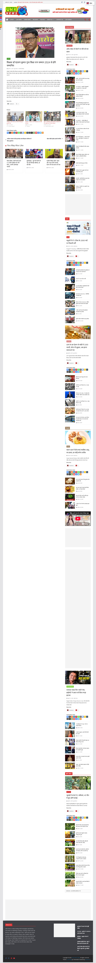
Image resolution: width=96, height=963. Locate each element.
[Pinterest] (16, 133)
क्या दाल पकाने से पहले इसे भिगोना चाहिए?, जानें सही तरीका (82, 488)
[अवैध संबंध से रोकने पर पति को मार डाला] (78, 36)
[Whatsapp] (19, 133)
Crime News (27, 19)
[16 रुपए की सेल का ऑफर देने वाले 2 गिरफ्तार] (70, 130)
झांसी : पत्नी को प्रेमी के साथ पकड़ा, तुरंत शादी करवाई (82, 79)
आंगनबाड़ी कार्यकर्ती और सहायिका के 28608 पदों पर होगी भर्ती (82, 270)
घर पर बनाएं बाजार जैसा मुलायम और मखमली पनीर (82, 480)
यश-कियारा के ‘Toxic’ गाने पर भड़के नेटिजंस (82, 724)
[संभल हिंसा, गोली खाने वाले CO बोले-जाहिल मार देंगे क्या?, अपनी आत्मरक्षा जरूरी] (14, 150)
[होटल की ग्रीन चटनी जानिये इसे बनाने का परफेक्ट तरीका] (70, 497)
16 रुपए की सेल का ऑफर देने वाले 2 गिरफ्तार (82, 129)
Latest (12, 19)
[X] (10, 133)
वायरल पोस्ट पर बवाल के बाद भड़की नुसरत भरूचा (82, 757)
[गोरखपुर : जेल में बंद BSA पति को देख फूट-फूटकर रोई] (15, 116)
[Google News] (38, 133)
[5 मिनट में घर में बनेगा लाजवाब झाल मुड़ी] (70, 505)
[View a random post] (89, 19)
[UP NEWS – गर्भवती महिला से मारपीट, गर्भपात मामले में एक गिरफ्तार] (70, 122)
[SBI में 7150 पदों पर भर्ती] (70, 279)
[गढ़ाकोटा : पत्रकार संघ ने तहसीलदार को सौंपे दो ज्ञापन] (33, 116)
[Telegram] (40, 133)
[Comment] (30, 133)
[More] (43, 133)
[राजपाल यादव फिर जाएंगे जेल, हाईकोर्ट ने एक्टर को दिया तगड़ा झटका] (78, 677)
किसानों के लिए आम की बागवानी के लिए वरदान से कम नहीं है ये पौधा (82, 825)
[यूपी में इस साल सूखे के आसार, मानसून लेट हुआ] (70, 834)
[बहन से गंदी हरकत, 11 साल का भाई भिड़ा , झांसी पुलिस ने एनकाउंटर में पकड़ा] (70, 139)
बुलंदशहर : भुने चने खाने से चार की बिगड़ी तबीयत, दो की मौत (34, 163)
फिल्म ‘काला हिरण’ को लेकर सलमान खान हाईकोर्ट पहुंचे (82, 749)
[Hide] (0, 29)
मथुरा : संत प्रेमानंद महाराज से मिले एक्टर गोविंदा (82, 765)
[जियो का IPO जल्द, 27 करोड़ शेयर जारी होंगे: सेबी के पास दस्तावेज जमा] (70, 395)
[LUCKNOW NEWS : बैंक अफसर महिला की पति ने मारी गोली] (70, 114)
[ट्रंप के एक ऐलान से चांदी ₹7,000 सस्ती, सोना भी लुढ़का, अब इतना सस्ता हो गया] (78, 332)
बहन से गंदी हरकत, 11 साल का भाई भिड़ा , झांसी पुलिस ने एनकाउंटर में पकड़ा (82, 138)
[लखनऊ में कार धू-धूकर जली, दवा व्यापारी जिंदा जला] (70, 172)
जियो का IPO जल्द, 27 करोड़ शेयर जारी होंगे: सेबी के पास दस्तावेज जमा (82, 393)
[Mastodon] (1, 19)
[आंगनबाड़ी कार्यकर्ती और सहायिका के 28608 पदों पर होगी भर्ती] (70, 272)
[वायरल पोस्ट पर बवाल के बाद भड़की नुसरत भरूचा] (70, 758)
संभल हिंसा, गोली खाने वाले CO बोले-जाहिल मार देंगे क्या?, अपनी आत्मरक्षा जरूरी (14, 164)
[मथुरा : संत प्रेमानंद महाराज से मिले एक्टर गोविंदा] (70, 766)
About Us (49, 19)
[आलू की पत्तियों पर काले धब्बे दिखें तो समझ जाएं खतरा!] (70, 883)
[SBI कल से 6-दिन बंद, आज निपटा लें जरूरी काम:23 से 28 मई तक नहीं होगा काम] (70, 420)
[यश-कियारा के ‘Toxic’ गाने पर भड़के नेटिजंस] (70, 725)
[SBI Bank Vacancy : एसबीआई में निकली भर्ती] (70, 295)
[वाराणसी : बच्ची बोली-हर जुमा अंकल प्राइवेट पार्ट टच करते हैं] (70, 180)
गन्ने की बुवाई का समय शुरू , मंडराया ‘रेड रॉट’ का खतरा (81, 857)
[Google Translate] (23, 133)
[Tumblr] (27, 133)
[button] (53, 20)
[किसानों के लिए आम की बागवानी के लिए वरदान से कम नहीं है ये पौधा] (70, 826)
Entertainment (70, 686)
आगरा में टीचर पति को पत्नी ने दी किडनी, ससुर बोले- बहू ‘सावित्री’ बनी (83, 948)
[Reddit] (12, 133)
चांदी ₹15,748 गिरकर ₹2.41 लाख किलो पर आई (82, 401)
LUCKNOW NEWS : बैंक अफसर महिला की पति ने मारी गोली (82, 113)
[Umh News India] (7, 19)
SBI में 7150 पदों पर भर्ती (81, 278)
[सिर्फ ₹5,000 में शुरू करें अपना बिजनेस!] (70, 378)
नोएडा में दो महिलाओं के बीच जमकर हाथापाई (82, 147)
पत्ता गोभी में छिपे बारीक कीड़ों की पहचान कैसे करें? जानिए (82, 841)
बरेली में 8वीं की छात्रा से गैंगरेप (81, 163)
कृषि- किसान (68, 791)
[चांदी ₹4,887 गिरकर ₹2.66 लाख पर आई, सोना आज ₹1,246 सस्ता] (70, 411)
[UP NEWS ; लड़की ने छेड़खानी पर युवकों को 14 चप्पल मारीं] (70, 88)
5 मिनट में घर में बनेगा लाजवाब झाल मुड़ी (82, 504)
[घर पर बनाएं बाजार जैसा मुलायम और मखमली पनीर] (70, 481)
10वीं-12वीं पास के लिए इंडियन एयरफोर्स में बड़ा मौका (82, 310)
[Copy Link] (25, 133)
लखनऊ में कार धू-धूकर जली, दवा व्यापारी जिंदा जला (82, 170)
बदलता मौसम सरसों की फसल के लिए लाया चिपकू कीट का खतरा (83, 866)
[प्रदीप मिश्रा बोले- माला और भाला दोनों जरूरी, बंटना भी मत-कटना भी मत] (54, 150)
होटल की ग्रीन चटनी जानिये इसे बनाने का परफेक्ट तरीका (82, 496)
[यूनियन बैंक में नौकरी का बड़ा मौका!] (70, 319)
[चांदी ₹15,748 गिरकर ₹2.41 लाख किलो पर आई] (70, 403)
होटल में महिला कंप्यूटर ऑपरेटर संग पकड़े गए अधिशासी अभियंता (82, 155)
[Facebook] (8, 133)
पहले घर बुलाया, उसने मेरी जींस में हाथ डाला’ (82, 732)
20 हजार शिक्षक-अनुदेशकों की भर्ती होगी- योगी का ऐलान (82, 286)
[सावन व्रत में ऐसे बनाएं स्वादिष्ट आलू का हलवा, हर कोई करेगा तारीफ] (78, 437)
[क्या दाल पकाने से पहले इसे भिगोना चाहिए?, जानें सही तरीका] (70, 489)
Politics (42, 19)
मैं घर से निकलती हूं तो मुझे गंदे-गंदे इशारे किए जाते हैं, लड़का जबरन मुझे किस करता (82, 104)
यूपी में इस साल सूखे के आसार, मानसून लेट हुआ (81, 833)
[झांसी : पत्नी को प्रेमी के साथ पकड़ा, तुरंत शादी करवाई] (70, 80)
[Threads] (32, 133)
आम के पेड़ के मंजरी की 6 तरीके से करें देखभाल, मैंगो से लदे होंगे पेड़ (82, 849)
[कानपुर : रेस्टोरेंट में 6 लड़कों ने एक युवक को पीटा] (70, 188)
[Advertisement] (77, 204)
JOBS (68, 237)
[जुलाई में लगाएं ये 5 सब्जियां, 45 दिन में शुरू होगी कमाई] (78, 783)
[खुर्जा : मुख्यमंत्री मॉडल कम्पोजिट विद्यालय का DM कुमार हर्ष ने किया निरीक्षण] (52, 116)
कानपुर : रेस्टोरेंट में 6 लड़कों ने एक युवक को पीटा (82, 187)
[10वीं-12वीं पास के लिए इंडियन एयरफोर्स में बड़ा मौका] (70, 312)
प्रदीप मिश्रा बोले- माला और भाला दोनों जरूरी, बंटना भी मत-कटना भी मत (53, 163)
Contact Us (59, 19)
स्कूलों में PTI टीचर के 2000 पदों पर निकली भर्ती (76, 241)
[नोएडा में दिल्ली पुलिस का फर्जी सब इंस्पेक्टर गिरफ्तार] (70, 96)
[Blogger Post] (21, 133)
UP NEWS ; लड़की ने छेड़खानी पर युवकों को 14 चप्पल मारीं (82, 87)
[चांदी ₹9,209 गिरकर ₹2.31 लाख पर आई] (70, 387)
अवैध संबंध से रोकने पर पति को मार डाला (25, 2)
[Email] (34, 133)
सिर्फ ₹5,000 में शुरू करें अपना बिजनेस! (82, 377)
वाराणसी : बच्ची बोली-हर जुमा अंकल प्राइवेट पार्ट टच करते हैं (82, 178)
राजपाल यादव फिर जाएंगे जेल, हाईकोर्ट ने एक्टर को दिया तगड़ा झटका (76, 692)
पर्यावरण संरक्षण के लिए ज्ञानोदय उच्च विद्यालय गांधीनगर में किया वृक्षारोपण (19, 140)
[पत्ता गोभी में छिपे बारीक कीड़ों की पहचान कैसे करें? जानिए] (70, 843)
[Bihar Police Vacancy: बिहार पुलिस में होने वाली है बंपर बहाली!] (70, 303)
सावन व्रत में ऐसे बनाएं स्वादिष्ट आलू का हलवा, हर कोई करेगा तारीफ (77, 451)
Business (69, 341)
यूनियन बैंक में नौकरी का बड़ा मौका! (82, 318)
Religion (35, 19)
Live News (19, 19)
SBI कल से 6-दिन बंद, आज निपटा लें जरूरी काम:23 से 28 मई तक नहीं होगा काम (82, 419)
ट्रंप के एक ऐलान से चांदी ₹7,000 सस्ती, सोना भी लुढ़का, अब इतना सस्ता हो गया (77, 347)
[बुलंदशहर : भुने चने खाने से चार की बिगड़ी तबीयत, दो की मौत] (34, 150)
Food (68, 446)
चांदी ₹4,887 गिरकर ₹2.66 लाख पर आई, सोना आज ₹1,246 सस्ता (82, 410)
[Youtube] (36, 133)
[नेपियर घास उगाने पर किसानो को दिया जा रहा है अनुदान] (70, 875)
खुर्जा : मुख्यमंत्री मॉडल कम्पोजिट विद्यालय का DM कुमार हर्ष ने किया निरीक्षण (52, 122)
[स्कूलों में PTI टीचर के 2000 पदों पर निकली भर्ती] (78, 228)
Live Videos (68, 19)
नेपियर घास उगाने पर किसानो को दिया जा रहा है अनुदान (82, 874)
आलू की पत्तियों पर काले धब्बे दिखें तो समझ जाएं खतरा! (82, 882)
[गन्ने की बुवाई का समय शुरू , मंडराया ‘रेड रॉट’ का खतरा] (70, 859)
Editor (16, 68)
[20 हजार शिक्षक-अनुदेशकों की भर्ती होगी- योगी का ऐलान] (70, 287)
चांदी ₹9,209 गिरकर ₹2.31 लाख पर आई (82, 385)
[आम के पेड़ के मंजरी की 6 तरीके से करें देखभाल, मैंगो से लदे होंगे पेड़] (70, 851)
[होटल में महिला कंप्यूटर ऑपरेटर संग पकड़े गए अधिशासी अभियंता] (70, 156)
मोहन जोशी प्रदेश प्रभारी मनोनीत (54, 138)
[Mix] (1, 21)
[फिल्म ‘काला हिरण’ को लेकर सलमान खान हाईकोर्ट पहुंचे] (70, 750)
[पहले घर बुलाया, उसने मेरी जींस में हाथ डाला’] (70, 734)
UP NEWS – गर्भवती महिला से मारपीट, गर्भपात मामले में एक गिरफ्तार (82, 121)
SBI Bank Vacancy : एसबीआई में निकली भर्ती (82, 294)
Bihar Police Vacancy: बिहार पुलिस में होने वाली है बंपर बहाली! (82, 302)
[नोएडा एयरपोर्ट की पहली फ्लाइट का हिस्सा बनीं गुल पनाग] (70, 742)
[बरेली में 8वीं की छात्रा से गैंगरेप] (70, 164)
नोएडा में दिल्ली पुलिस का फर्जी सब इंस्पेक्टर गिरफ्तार (82, 95)
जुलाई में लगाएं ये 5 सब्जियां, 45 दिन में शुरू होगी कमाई (77, 796)
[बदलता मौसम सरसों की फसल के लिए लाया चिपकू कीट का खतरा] (70, 867)
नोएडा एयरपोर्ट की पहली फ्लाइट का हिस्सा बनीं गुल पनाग (82, 740)
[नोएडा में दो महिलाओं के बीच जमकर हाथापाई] (70, 148)
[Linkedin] (14, 133)
